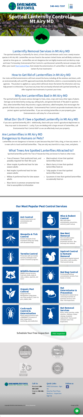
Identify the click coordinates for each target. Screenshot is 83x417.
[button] (71, 6)
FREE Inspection (58, 333)
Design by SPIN (74, 405)
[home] (22, 6)
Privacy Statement (30, 405)
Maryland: (37, 387)
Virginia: (38, 392)
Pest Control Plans (22, 66)
